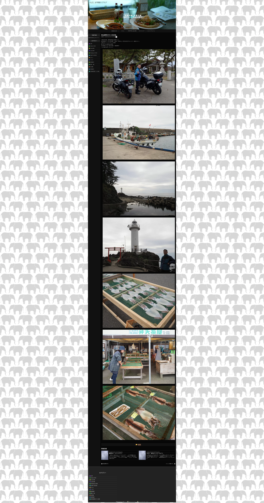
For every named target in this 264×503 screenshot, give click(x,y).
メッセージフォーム (151, 31)
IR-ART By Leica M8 (132, 31)
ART (91, 43)
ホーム (123, 31)
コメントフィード (134, 501)
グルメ (91, 57)
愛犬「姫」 (92, 64)
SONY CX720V (93, 55)
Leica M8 (92, 48)
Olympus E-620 (93, 52)
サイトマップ (141, 31)
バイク (91, 59)
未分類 (91, 66)
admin (121, 452)
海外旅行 (92, 69)
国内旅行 (92, 62)
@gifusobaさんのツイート (94, 37)
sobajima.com (114, 31)
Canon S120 (93, 45)
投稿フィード (124, 501)
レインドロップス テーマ (143, 501)
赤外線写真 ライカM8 (94, 71)
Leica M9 (92, 50)
